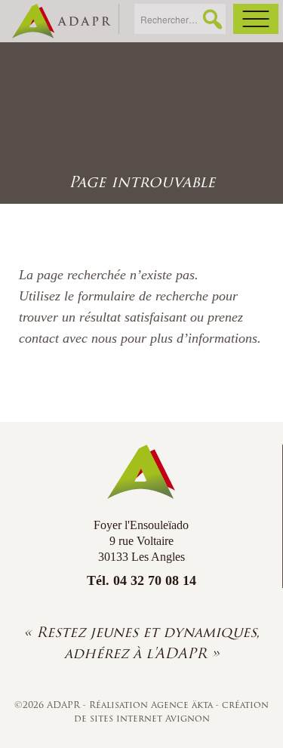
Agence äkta (183, 704)
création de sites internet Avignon (171, 711)
